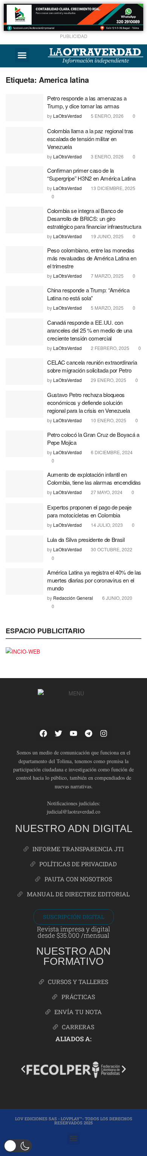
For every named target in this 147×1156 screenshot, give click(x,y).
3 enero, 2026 (107, 156)
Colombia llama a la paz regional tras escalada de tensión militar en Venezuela (90, 139)
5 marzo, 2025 (107, 307)
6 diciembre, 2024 (111, 452)
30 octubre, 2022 (111, 549)
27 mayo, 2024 (106, 492)
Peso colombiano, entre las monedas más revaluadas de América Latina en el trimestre (91, 258)
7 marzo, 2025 (107, 275)
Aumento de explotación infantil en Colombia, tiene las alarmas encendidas (94, 478)
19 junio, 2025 (107, 236)
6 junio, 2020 (116, 598)
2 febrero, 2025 (109, 348)
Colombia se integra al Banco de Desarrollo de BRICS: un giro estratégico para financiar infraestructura (94, 218)
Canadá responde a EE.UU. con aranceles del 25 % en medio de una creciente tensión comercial (89, 330)
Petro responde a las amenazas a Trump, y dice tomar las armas (87, 102)
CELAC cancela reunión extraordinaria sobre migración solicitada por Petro (92, 366)
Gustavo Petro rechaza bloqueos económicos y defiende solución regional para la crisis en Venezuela (88, 402)
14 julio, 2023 (106, 525)
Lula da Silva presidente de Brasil (86, 539)
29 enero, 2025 (108, 380)
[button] (22, 55)
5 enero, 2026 (107, 116)
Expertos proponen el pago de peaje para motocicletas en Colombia (89, 511)
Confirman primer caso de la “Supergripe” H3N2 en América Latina (91, 174)
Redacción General (73, 598)
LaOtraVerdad (67, 116)
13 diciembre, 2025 (112, 188)
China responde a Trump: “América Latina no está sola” (88, 294)
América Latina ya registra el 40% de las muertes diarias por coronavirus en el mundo (94, 580)
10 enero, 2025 (108, 420)
